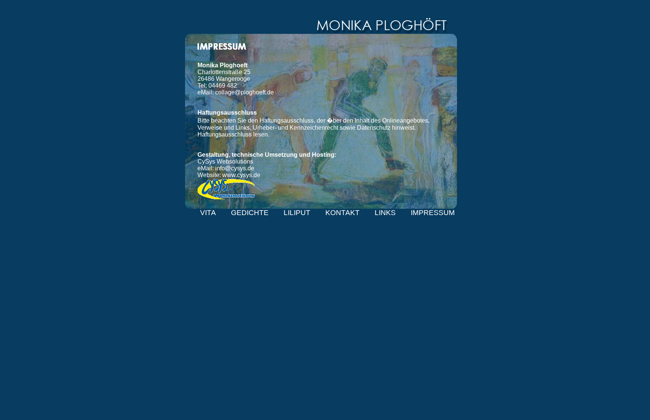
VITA (208, 213)
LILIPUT (297, 213)
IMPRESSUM (433, 213)
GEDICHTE (250, 213)
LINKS (385, 213)
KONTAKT (342, 213)
